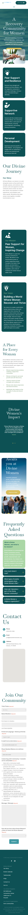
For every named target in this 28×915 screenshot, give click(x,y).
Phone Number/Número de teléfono (12, 750)
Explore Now (13, 492)
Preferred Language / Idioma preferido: (13, 732)
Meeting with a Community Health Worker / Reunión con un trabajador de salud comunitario (14, 796)
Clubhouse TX (7, 895)
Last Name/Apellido (7, 728)
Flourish (6, 897)
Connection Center (9, 893)
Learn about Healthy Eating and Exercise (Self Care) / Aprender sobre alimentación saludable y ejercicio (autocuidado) (14, 784)
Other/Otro (6, 800)
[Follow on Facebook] (11, 861)
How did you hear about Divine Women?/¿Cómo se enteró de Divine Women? (14, 830)
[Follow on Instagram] (14, 861)
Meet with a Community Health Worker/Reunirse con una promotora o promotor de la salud (13, 764)
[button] (13, 665)
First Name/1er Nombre (8, 721)
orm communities (9, 903)
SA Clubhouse (7, 891)
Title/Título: (8, 706)
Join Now (20, 2)
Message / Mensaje (10, 803)
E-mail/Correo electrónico (12, 741)
